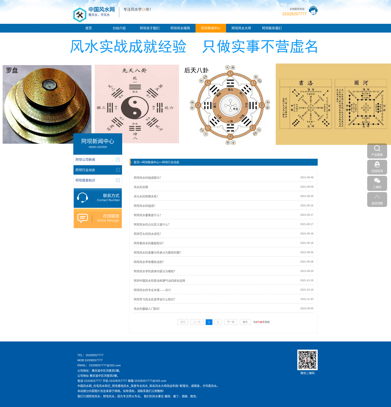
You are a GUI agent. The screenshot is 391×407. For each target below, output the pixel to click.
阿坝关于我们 (149, 28)
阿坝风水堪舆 (180, 28)
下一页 (230, 322)
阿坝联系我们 (272, 28)
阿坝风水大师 (241, 28)
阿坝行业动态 (170, 162)
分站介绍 (119, 28)
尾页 (245, 322)
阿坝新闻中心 (211, 28)
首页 (88, 28)
